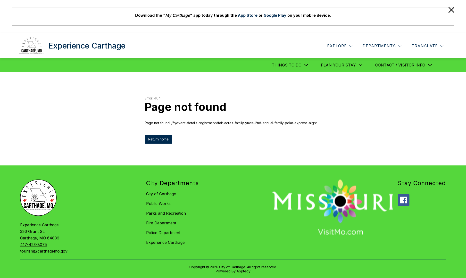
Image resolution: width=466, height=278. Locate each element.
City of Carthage (161, 193)
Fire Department (161, 223)
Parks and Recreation (166, 213)
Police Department (163, 232)
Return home (158, 139)
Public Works (158, 203)
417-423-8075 (33, 244)
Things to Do (286, 65)
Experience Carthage (165, 242)
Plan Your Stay (338, 65)
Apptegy (243, 271)
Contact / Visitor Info (400, 65)
